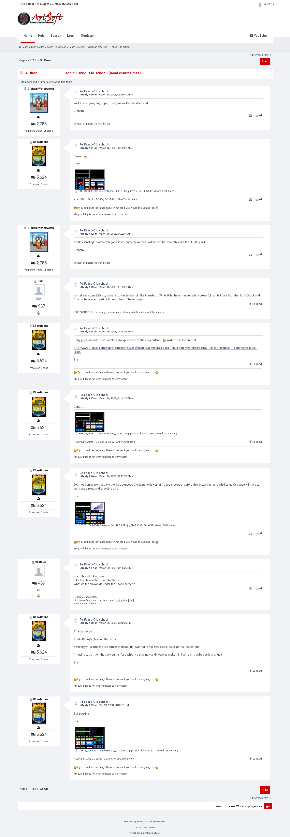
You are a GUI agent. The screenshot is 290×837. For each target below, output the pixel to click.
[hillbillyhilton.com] (38, 312)
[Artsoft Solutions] (38, 595)
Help (41, 36)
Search (56, 36)
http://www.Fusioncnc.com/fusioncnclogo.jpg (98, 600)
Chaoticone (40, 141)
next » (267, 54)
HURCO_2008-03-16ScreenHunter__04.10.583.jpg (104, 191)
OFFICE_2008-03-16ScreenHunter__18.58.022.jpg (104, 525)
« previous (256, 54)
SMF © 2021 (142, 821)
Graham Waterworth (40, 88)
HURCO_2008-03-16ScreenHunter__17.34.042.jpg (104, 433)
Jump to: (220, 806)
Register (87, 36)
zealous (40, 561)
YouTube (260, 36)
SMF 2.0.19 (129, 821)
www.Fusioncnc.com (85, 603)
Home (27, 36)
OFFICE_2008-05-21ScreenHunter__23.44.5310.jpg (105, 750)
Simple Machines (158, 821)
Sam (40, 281)
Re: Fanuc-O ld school (94, 91)
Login (71, 36)
